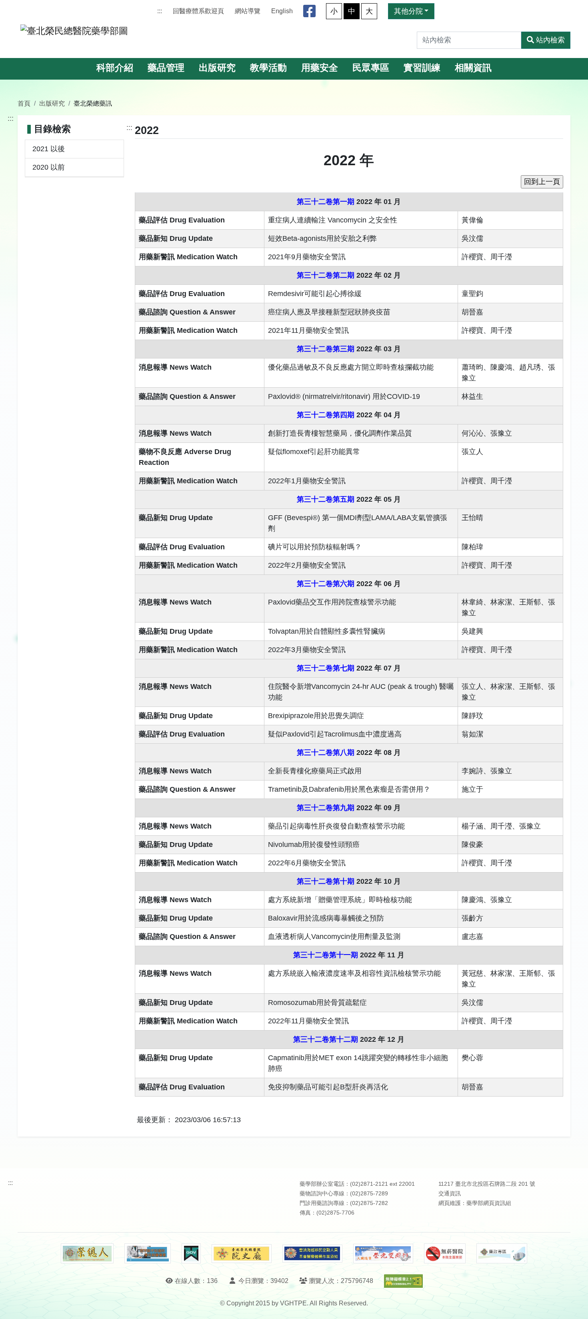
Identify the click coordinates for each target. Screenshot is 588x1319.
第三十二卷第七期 (325, 668)
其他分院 (408, 11)
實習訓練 (422, 68)
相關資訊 (473, 68)
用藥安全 (319, 68)
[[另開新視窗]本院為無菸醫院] (445, 1253)
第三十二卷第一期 (325, 202)
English (282, 11)
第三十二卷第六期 (325, 584)
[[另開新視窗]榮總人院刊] (87, 1253)
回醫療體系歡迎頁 (198, 11)
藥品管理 (166, 68)
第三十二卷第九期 (325, 808)
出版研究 (217, 68)
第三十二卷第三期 (325, 349)
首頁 (24, 103)
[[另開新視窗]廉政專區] (501, 1253)
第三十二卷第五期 (325, 499)
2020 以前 (48, 167)
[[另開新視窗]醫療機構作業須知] (312, 1254)
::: (159, 11)
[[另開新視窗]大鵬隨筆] (383, 1253)
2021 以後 (48, 149)
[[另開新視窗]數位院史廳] (242, 1253)
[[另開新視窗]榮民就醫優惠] (147, 1253)
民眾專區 (370, 68)
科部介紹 (114, 68)
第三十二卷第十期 (325, 881)
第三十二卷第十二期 (325, 1039)
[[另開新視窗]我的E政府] (191, 1253)
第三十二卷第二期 (325, 275)
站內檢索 (550, 40)
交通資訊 (449, 1194)
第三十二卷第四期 (325, 415)
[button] (574, 1305)
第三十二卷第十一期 (325, 955)
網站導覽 (247, 11)
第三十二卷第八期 (325, 753)
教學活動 (268, 68)
